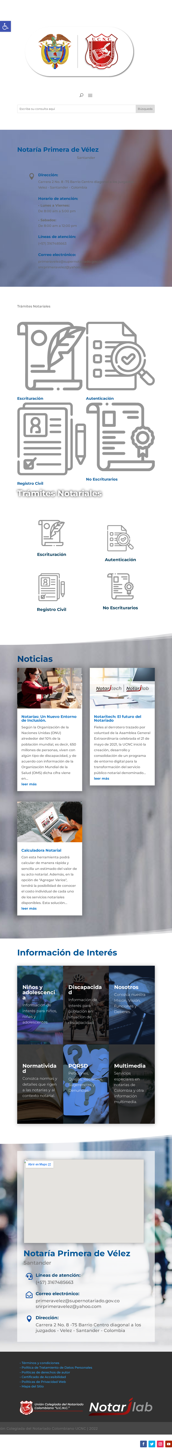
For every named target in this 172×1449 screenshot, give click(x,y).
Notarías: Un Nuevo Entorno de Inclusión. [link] (49, 718)
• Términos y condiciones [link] (39, 1363)
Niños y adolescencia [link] (38, 992)
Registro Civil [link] (30, 483)
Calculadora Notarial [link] (41, 850)
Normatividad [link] (39, 1068)
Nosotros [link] (126, 987)
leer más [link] (29, 784)
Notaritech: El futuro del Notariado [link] (117, 718)
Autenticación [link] (100, 398)
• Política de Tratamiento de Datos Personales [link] (56, 1367)
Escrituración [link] (30, 398)
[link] (5, 26)
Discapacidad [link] (85, 989)
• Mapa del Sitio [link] (32, 1386)
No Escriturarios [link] (102, 479)
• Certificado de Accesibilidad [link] (43, 1377)
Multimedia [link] (130, 1066)
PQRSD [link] (78, 1066)
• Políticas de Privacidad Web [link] (43, 1382)
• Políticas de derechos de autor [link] (45, 1372)
